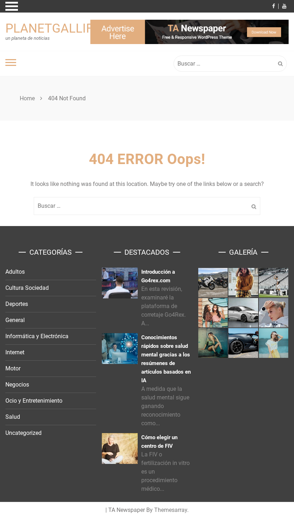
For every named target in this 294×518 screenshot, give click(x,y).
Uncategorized (23, 433)
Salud (12, 416)
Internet (14, 352)
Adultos (15, 271)
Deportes (16, 304)
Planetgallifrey (60, 28)
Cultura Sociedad (27, 287)
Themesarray (170, 510)
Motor (12, 368)
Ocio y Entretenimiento (33, 400)
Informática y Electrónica (36, 336)
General (15, 320)
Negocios (17, 384)
